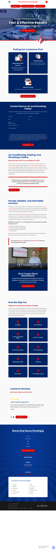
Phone (9, 119)
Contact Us (28, 446)
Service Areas (28, 438)
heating (21, 214)
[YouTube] (30, 474)
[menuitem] (10, 508)
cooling (27, 214)
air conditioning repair (33, 165)
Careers (28, 436)
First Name (10, 116)
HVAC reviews (15, 233)
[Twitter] (23, 474)
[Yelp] (28, 474)
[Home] (28, 2)
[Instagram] (35, 474)
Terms (31, 141)
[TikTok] (33, 474)
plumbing (12, 167)
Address (9, 122)
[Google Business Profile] (25, 474)
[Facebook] (20, 474)
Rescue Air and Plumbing (13, 163)
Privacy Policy (26, 141)
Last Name (30, 116)
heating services (42, 165)
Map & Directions (28, 467)
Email (29, 119)
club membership (40, 170)
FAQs (28, 441)
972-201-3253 (28, 457)
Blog (28, 444)
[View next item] (14, 417)
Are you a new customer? (12, 125)
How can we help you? (12, 128)
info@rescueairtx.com (43, 139)
